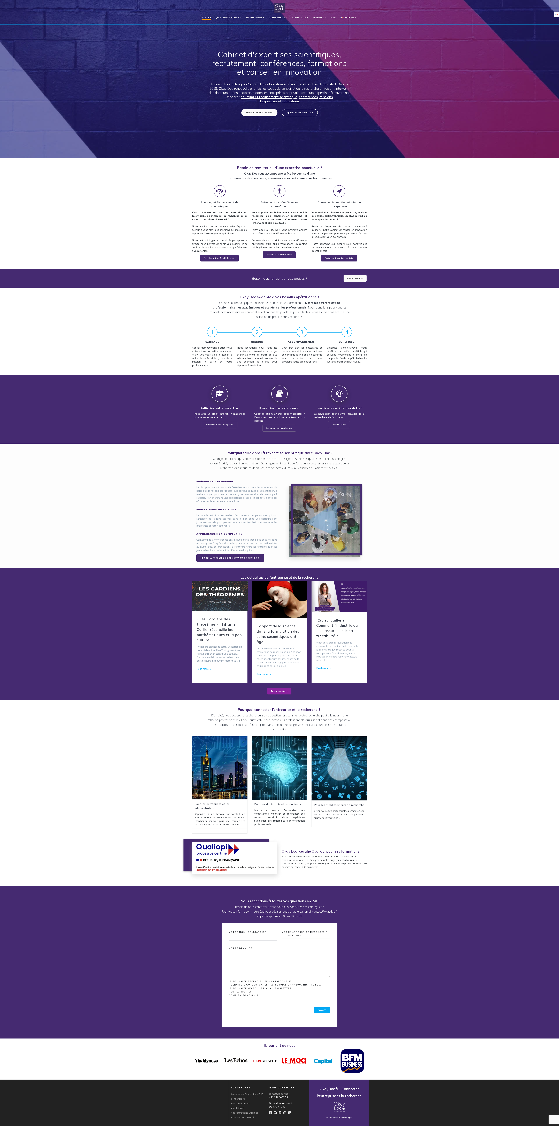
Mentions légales (346, 1118)
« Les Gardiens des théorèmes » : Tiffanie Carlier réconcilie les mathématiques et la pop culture (219, 629)
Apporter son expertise (300, 112)
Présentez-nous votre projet (219, 424)
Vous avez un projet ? (242, 1117)
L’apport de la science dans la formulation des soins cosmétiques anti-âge (278, 634)
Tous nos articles (279, 691)
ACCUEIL (206, 17)
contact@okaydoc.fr (279, 1093)
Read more (203, 668)
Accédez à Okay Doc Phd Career (219, 258)
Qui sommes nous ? (227, 17)
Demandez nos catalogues (279, 428)
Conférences (277, 17)
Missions (318, 17)
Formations (299, 17)
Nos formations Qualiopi (244, 1112)
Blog (333, 17)
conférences (308, 97)
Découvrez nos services (259, 112)
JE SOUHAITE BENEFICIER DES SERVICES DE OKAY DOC (230, 558)
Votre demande (241, 948)
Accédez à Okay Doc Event (279, 254)
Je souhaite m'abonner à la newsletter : (261, 992)
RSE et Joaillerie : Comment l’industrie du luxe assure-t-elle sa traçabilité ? (337, 628)
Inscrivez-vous (339, 424)
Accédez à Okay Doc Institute (339, 258)
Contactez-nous (355, 278)
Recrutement (254, 17)
